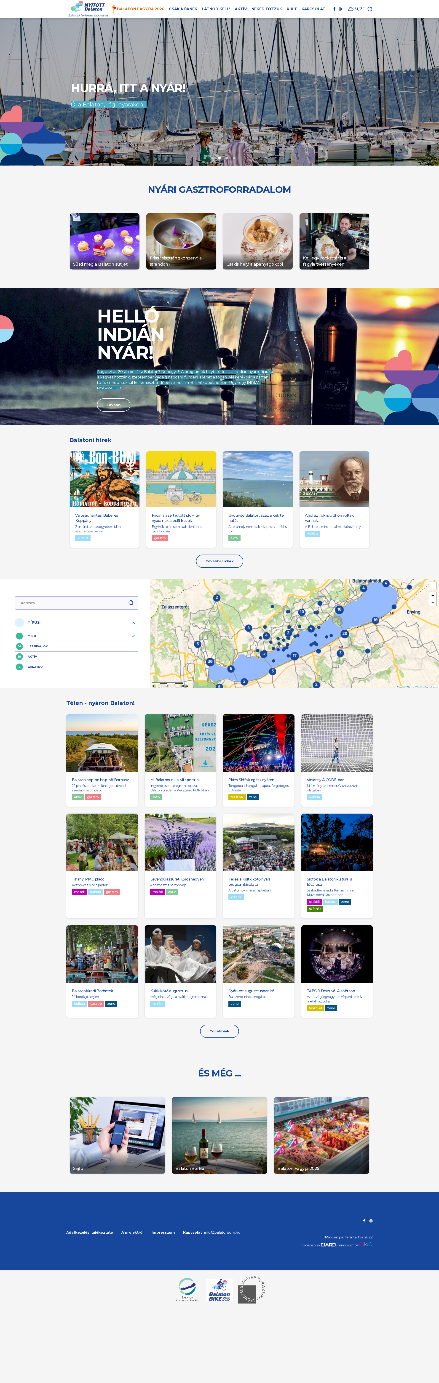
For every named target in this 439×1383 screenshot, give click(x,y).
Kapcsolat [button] (313, 9)
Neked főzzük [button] (267, 9)
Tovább (114, 405)
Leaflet (401, 686)
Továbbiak (219, 1031)
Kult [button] (292, 9)
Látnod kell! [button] (216, 9)
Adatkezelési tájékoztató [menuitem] (89, 1232)
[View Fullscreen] (432, 585)
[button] (288, 656)
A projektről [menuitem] (132, 1232)
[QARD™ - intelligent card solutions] (328, 1245)
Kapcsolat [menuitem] (192, 1232)
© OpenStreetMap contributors (426, 686)
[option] (219, 92)
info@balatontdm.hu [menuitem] (222, 1232)
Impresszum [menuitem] (163, 1232)
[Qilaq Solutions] (366, 1245)
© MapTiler (409, 686)
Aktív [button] (241, 9)
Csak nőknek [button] (183, 9)
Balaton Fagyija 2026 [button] (140, 9)
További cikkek (220, 561)
